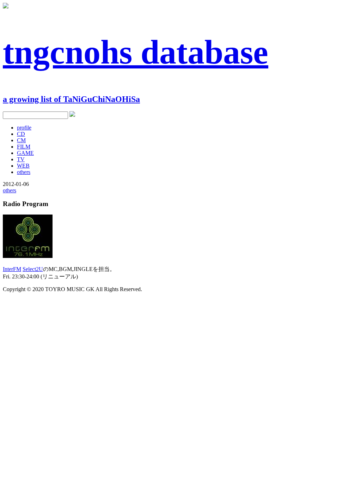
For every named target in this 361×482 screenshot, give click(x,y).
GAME (25, 153)
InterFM (12, 269)
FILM (23, 147)
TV (21, 159)
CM (21, 140)
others (23, 172)
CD (21, 134)
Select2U (33, 269)
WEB (23, 166)
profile (24, 128)
